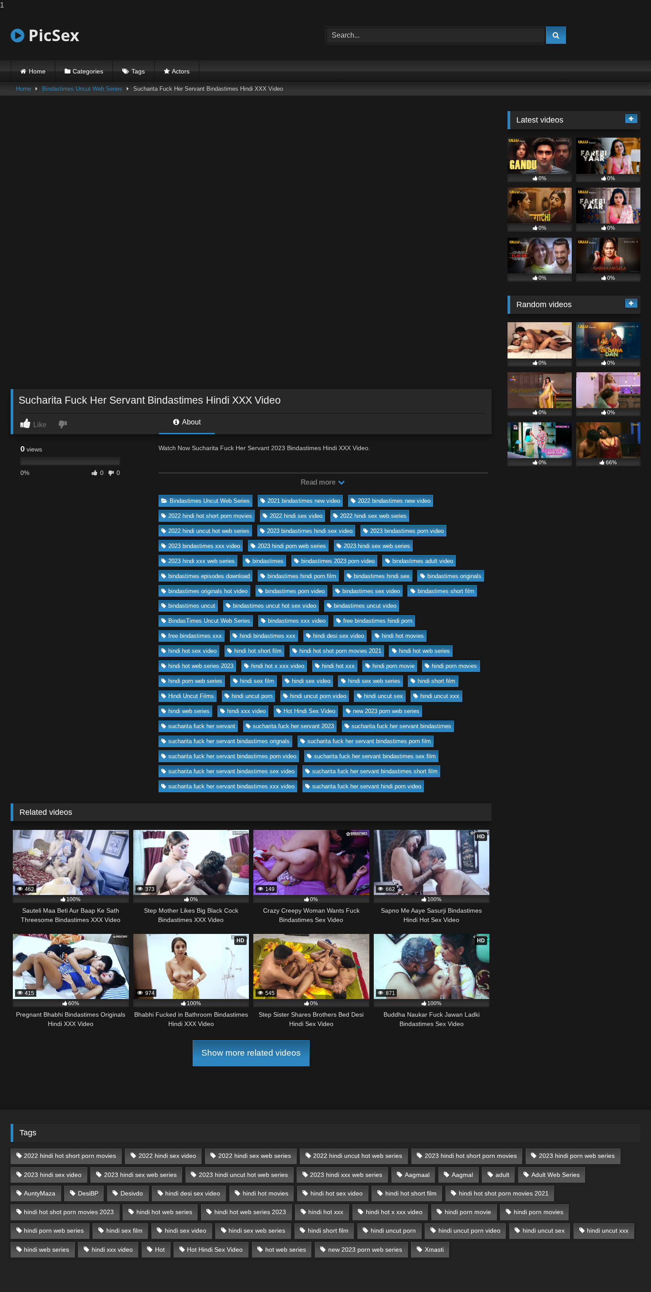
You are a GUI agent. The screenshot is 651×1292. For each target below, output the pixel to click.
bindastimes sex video (371, 591)
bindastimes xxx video (297, 620)
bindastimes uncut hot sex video (274, 605)
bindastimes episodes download (209, 576)
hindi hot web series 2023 (200, 666)
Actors (181, 71)
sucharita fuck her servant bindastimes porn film (369, 741)
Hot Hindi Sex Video (309, 711)
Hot (160, 1249)
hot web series (285, 1249)
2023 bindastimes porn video (407, 531)
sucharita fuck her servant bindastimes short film (375, 771)
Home (37, 71)
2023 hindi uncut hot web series (243, 1174)
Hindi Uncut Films (191, 696)
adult (502, 1174)
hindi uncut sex (383, 696)
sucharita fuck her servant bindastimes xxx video (231, 786)
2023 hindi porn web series (292, 546)
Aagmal (462, 1174)
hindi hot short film (258, 651)
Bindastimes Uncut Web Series (82, 88)
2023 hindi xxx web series (201, 561)
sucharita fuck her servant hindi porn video (366, 786)
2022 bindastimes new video (394, 501)
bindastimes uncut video (365, 605)
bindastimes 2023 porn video (338, 561)
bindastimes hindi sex (382, 576)
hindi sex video (311, 681)
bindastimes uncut (191, 605)
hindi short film (436, 681)
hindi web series (188, 711)
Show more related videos (251, 1052)
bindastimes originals (454, 576)
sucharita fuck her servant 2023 (293, 726)
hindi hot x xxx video (277, 666)
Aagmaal (417, 1174)
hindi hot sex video (192, 651)
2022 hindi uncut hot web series (208, 531)
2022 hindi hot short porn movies (210, 516)
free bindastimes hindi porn (377, 620)
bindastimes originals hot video (208, 591)
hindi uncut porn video (318, 696)
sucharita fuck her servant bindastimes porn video (232, 756)
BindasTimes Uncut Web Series (209, 620)
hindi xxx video (246, 711)
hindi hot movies (403, 636)
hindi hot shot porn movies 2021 (340, 651)
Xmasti (434, 1249)
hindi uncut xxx (439, 696)
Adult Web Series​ (555, 1174)
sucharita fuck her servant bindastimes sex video (231, 771)
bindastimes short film (446, 591)
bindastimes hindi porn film (301, 576)
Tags (138, 71)
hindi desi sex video (338, 636)
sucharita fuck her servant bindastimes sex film (375, 756)
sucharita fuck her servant (201, 726)
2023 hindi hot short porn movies (471, 1155)
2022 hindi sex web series (373, 516)
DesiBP (88, 1193)
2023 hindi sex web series (377, 546)
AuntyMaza (39, 1193)
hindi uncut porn (252, 696)
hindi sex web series (374, 681)
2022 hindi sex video (296, 516)
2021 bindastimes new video (303, 501)
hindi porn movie (393, 666)
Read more (319, 482)
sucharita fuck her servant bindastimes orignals (229, 741)
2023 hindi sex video (52, 1174)
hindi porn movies (454, 666)
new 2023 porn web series (386, 711)
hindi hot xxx (338, 666)
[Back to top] (623, 1267)
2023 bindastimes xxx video (204, 546)
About (191, 422)
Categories (88, 71)
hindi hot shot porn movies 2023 (69, 1211)
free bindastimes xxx (195, 636)
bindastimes (267, 561)
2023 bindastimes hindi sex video (310, 531)
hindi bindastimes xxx (267, 636)
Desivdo (131, 1193)
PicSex (51, 35)
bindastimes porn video (295, 591)
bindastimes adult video (422, 561)
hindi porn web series (195, 681)
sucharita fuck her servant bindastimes (401, 726)
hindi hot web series (424, 651)
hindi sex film (257, 681)
